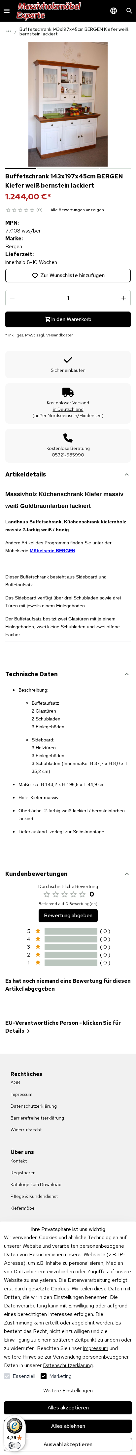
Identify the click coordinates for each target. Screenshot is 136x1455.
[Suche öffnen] (129, 10)
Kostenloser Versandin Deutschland (68, 406)
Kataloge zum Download (36, 1184)
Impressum (95, 1348)
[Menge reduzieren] (12, 298)
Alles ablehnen (68, 1426)
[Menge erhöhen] (123, 298)
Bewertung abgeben (68, 915)
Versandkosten (60, 335)
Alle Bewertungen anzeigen (77, 209)
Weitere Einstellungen (68, 1390)
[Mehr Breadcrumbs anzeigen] (8, 31)
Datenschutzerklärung (68, 1365)
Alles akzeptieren (68, 1407)
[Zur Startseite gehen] (49, 11)
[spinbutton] (68, 298)
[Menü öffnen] (6, 10)
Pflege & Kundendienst (34, 1196)
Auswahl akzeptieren (68, 1444)
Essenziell (24, 1376)
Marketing (60, 1376)
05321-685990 (68, 455)
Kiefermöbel (23, 1208)
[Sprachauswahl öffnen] (113, 10)
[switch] (14, 1445)
